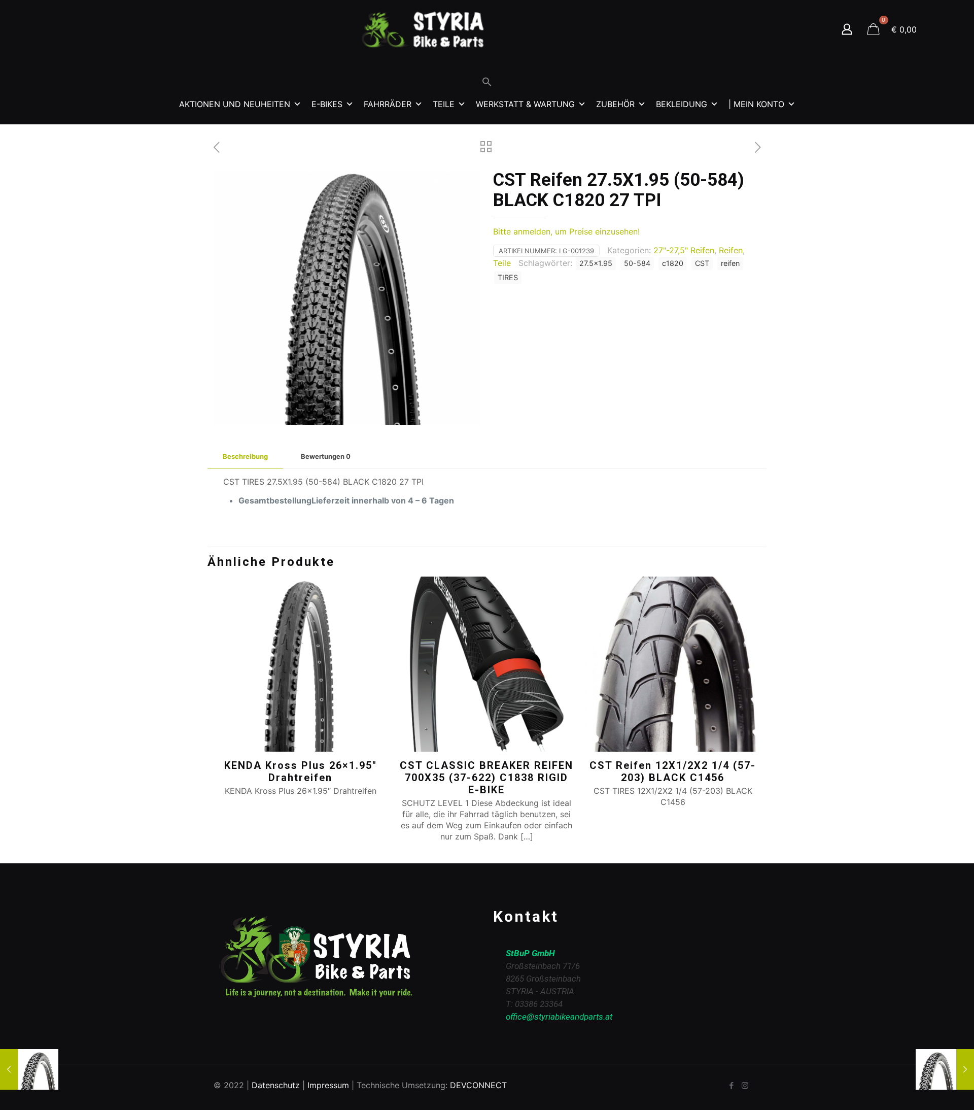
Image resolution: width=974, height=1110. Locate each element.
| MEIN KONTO (756, 104)
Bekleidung (681, 104)
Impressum (328, 1085)
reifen (730, 263)
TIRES (508, 277)
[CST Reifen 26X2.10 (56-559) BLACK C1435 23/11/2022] (29, 1069)
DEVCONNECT (478, 1085)
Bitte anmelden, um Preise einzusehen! (566, 231)
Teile (444, 104)
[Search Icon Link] (487, 84)
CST (702, 263)
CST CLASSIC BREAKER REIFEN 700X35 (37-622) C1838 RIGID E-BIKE (486, 777)
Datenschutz (276, 1085)
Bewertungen (326, 456)
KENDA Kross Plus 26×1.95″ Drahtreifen (300, 771)
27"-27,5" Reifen (683, 250)
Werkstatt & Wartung (525, 104)
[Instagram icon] (745, 1085)
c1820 (672, 263)
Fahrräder (387, 104)
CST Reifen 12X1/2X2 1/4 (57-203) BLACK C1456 (672, 771)
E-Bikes (326, 104)
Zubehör (615, 104)
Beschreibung (245, 456)
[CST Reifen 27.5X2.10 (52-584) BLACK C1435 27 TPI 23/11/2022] (945, 1069)
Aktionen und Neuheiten (234, 104)
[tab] (245, 456)
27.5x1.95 (595, 263)
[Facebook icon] (731, 1085)
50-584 (637, 263)
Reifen (731, 250)
